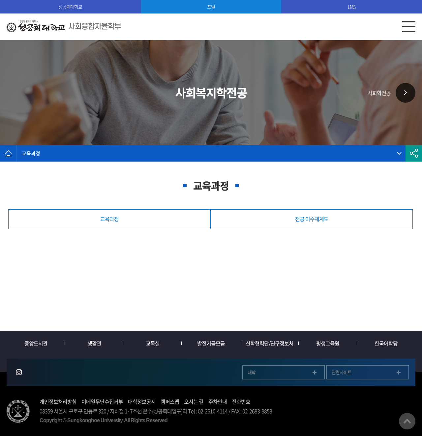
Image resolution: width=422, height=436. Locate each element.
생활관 (94, 343)
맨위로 (407, 421)
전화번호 (241, 401)
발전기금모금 (211, 343)
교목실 (153, 343)
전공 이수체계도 (311, 219)
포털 (211, 6)
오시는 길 (193, 401)
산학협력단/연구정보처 (269, 343)
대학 (252, 372)
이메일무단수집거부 (102, 401)
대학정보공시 (142, 401)
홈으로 (8, 153)
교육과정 (31, 153)
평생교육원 (327, 343)
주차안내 (217, 401)
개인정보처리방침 (58, 401)
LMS (351, 6)
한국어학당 (386, 343)
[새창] (18, 372)
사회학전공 (379, 93)
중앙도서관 (35, 343)
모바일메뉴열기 (409, 26)
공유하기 (414, 153)
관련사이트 (341, 372)
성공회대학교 (70, 6)
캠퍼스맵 (170, 401)
